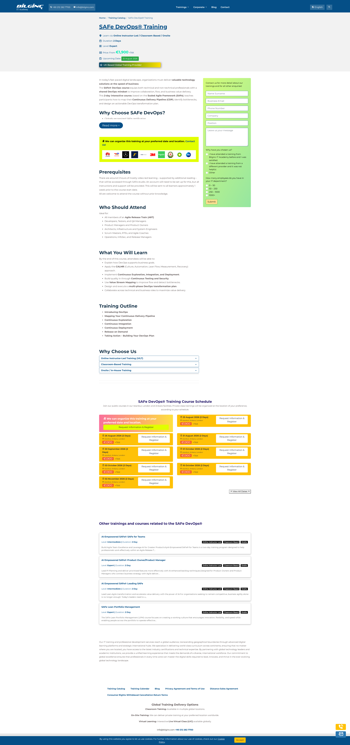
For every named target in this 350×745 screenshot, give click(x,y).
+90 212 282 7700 (61, 7)
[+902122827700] (341, 728)
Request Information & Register (136, 427)
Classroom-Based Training (116, 364)
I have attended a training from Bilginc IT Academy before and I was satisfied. (227, 157)
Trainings (181, 7)
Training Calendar (140, 688)
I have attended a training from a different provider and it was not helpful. (226, 166)
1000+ (212, 195)
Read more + (111, 125)
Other (212, 172)
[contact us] (340, 734)
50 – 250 (213, 188)
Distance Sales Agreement (224, 688)
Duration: (119, 542)
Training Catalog (116, 18)
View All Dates (240, 491)
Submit (212, 201)
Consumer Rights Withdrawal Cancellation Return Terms (137, 695)
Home (102, 18)
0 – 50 (212, 185)
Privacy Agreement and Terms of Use (185, 688)
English (318, 7)
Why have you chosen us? (219, 150)
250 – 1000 (214, 192)
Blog (214, 7)
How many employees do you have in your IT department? (225, 179)
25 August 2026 (130, 58)
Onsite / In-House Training (116, 370)
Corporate (199, 7)
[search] (329, 7)
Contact (225, 7)
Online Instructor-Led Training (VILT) (122, 358)
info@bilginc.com (85, 7)
